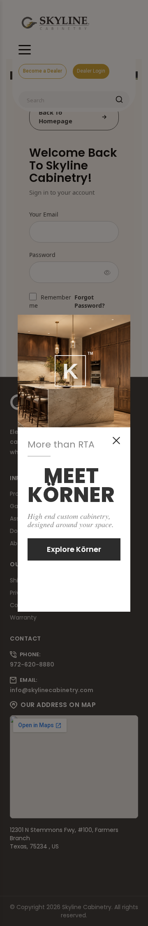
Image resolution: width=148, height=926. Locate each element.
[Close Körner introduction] (116, 440)
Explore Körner (74, 549)
